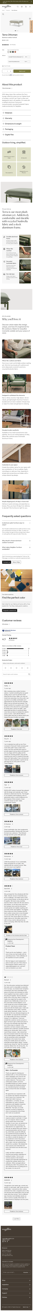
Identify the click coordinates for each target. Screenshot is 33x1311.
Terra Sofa (19, 729)
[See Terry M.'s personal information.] (10, 739)
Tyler (5, 785)
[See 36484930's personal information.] (11, 1180)
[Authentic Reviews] (9, 630)
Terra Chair (19, 846)
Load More (16, 1218)
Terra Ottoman (14, 10)
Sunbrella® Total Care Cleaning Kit (15, 57)
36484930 (7, 1180)
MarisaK (6, 980)
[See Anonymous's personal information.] (12, 856)
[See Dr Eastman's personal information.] (12, 824)
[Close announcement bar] (31, 1)
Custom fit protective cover (14, 61)
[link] (13, 639)
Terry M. (6, 738)
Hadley (6, 685)
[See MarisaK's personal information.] (10, 980)
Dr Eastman (7, 824)
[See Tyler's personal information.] (8, 785)
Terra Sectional (19, 879)
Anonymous (7, 856)
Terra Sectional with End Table (19, 935)
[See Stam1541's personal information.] (11, 888)
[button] (5, 667)
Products (8, 10)
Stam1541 (7, 888)
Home (3, 10)
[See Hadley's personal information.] (9, 686)
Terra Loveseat (19, 775)
